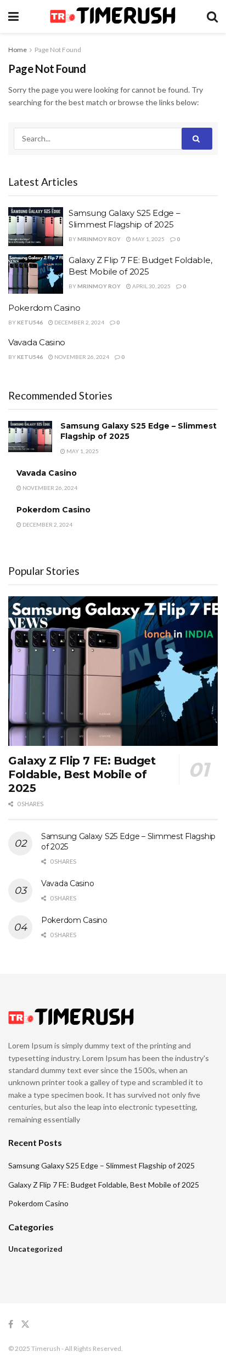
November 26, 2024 (81, 356)
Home (17, 49)
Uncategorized (35, 1248)
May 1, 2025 (148, 239)
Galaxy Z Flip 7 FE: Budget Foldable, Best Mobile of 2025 (82, 774)
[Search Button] (197, 139)
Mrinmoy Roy (99, 239)
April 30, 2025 (151, 286)
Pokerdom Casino (44, 308)
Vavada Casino (36, 342)
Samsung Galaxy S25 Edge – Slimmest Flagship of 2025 (101, 1165)
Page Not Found (58, 49)
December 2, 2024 (78, 322)
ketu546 (30, 322)
